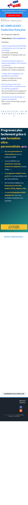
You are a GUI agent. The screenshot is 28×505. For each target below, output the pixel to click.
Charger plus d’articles (14, 394)
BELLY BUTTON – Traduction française (21, 340)
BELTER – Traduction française (21, 314)
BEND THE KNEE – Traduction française (21, 287)
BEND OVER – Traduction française (21, 301)
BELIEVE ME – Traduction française (21, 354)
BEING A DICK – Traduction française (21, 383)
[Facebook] (21, 407)
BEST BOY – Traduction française (21, 258)
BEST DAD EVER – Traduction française (6, 245)
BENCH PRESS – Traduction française (7, 314)
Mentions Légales (19, 415)
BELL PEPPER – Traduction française (7, 354)
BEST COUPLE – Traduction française (21, 245)
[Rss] (21, 410)
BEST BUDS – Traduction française (7, 258)
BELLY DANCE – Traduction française (21, 327)
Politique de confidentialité (14, 416)
